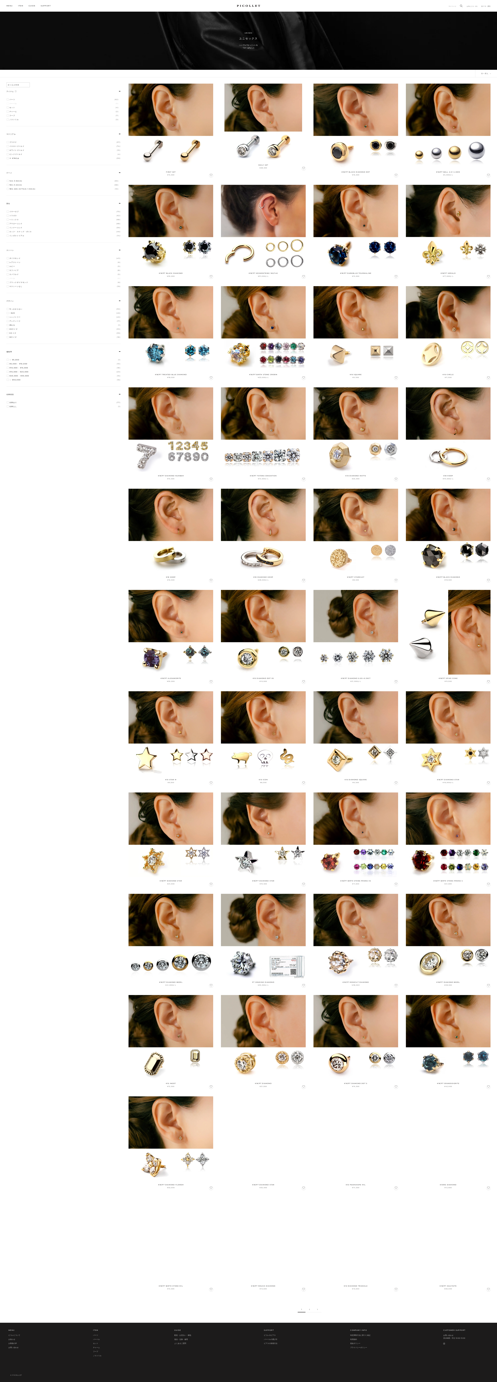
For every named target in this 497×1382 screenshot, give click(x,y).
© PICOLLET (16, 1375)
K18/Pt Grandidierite (448, 1083)
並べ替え (485, 73)
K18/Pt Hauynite (448, 1286)
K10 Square (356, 374)
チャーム (96, 1347)
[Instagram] (444, 1343)
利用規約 (353, 1339)
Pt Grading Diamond (263, 982)
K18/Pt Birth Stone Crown (263, 374)
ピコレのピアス (270, 1335)
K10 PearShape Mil (356, 1185)
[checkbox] (64, 99)
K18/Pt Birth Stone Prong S (448, 881)
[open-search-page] (461, 6)
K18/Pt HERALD (448, 273)
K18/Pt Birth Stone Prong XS (355, 881)
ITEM (20, 6)
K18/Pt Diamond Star (448, 780)
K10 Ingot (171, 1083)
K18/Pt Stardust (355, 577)
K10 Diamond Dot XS (263, 678)
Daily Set (263, 165)
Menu (9, 6)
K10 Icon (263, 780)
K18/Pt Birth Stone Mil (171, 1286)
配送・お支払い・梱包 (182, 1335)
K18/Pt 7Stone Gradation (263, 476)
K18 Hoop (448, 476)
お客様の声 (12, 1343)
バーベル (96, 1339)
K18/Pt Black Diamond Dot (356, 172)
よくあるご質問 (180, 1343)
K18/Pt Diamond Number (171, 476)
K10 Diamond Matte (355, 476)
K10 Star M (171, 780)
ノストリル (97, 1356)
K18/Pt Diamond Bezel (171, 982)
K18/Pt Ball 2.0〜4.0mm (448, 172)
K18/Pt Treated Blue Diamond (171, 374)
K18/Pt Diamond (263, 1083)
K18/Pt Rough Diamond (263, 1286)
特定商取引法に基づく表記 (360, 1335)
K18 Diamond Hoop (263, 577)
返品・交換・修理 (181, 1339)
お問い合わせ (13, 1347)
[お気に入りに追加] (211, 175)
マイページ (452, 6)
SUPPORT (46, 6)
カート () (486, 6)
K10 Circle (448, 374)
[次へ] (317, 1309)
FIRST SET (171, 172)
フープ (95, 1351)
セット (95, 1343)
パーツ (95, 1335)
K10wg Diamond (448, 1185)
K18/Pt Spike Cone (448, 678)
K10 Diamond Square (356, 780)
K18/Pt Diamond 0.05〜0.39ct (356, 678)
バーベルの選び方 (270, 1339)
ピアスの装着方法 (270, 1343)
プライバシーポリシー (358, 1347)
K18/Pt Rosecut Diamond (356, 982)
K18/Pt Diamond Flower (171, 1185)
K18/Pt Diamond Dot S (355, 1083)
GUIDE (32, 6)
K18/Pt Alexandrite (171, 678)
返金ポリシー (355, 1343)
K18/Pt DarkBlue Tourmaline (355, 273)
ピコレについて (14, 1335)
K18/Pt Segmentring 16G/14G (263, 273)
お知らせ (11, 1339)
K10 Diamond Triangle (356, 1286)
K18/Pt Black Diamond (171, 273)
